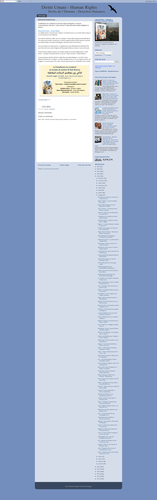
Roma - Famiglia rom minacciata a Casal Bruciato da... (108, 383)
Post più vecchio (84, 165)
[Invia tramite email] (43, 107)
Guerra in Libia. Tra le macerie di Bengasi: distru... (107, 445)
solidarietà (52, 109)
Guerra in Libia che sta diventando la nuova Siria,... (108, 213)
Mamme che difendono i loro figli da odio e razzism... (108, 333)
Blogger (89, 486)
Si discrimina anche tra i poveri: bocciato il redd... (107, 259)
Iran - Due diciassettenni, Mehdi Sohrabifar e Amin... (107, 360)
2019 (98, 176)
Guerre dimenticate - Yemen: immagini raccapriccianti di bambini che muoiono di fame (109, 125)
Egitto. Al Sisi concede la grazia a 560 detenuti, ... (107, 298)
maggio (100, 195)
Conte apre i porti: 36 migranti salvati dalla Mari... (106, 371)
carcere (46, 109)
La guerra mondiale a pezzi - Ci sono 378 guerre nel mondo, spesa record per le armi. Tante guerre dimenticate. (110, 110)
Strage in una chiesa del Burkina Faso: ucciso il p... (107, 344)
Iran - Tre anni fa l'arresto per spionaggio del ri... (106, 414)
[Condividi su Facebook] (48, 107)
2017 (98, 469)
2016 (98, 471)
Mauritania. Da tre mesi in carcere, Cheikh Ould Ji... (108, 248)
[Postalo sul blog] (44, 107)
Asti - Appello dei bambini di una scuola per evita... (107, 441)
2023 (98, 166)
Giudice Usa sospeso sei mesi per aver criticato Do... (107, 228)
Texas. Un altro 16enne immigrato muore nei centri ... (107, 433)
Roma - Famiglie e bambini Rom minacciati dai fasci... (107, 402)
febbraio (100, 461)
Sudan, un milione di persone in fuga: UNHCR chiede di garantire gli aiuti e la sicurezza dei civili (110, 82)
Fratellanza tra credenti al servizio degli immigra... (107, 217)
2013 (98, 478)
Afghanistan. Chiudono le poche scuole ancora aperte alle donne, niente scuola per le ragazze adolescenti (110, 96)
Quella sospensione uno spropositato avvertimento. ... (107, 267)
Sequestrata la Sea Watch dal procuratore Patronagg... (106, 275)
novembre (101, 180)
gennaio (100, 463)
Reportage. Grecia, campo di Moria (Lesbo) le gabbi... (108, 329)
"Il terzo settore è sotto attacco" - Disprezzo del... (107, 398)
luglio (100, 190)
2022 (98, 169)
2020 (98, 174)
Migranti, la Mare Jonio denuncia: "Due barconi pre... (107, 429)
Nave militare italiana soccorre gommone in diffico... (106, 205)
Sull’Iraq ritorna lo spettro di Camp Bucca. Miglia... (108, 221)
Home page (41, 15)
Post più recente (44, 165)
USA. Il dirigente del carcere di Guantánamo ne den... (106, 449)
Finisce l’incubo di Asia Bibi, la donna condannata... (106, 391)
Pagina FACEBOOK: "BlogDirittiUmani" (107, 71)
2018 (98, 466)
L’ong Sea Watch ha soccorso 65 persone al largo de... (107, 313)
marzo (100, 459)
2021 (98, 171)
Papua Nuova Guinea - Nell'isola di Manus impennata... (108, 232)
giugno (100, 192)
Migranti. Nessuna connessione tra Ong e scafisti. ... (108, 321)
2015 (98, 474)
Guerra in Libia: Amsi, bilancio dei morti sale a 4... (107, 425)
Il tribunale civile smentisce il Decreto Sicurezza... (106, 418)
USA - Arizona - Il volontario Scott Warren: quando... (107, 209)
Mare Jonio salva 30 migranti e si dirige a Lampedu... (107, 367)
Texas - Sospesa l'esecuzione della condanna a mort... (108, 452)
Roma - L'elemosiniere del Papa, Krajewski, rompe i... (107, 348)
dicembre (101, 178)
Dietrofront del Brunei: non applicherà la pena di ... (105, 394)
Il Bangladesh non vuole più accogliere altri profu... (106, 437)
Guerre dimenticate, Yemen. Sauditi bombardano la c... (108, 282)
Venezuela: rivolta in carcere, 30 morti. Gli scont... (107, 244)
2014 (98, 476)
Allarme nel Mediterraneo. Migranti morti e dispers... (108, 337)
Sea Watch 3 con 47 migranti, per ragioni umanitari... (107, 294)
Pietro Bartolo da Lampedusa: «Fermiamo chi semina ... (106, 236)
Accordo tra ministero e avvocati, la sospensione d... (108, 197)
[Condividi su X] (46, 107)
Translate (108, 55)
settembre (101, 185)
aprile (100, 456)
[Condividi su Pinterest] (50, 107)
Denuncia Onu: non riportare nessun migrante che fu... (108, 306)
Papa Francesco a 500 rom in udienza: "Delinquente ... (106, 375)
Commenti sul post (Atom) (51, 169)
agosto (100, 188)
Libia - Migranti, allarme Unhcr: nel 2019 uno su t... (108, 406)
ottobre (100, 183)
